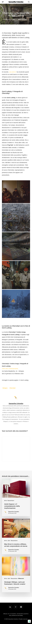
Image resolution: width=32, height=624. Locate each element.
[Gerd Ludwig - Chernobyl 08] (16, 304)
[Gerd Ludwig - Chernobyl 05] (16, 246)
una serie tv (12, 72)
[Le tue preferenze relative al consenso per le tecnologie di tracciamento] (29, 621)
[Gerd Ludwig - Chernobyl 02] (16, 218)
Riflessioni (21, 578)
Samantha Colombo (10, 19)
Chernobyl (12, 388)
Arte (16, 9)
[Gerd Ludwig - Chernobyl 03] (16, 191)
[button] (3, 2)
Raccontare (11, 500)
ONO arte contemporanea (10, 368)
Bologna (5, 388)
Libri (9, 540)
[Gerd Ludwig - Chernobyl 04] (16, 275)
